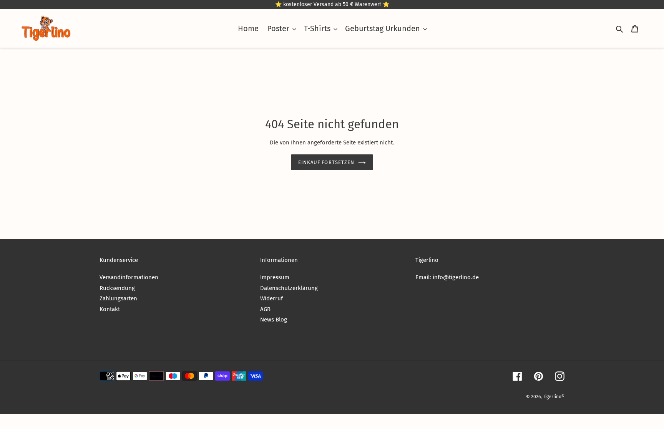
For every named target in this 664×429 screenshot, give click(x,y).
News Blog (273, 319)
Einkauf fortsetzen (326, 162)
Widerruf (271, 298)
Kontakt (110, 309)
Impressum (274, 277)
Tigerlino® (553, 396)
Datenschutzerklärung (289, 288)
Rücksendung (117, 288)
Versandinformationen (129, 277)
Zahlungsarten (118, 298)
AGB (265, 309)
